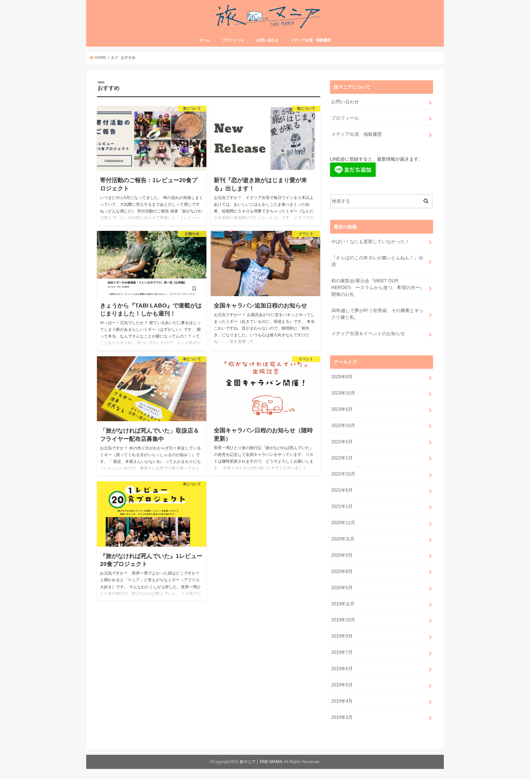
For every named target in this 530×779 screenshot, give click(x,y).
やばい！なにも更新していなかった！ (370, 241)
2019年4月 (342, 701)
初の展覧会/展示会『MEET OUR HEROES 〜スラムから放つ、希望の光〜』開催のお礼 (377, 287)
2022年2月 (342, 458)
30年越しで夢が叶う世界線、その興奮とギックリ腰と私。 (377, 314)
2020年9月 (342, 555)
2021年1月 (342, 506)
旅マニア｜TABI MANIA (261, 761)
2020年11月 (343, 539)
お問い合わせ (267, 40)
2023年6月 (342, 409)
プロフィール (233, 40)
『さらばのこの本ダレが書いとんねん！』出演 (377, 261)
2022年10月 (343, 425)
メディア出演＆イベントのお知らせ (368, 333)
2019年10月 (343, 619)
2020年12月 (343, 522)
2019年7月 (342, 652)
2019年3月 (342, 717)
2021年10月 (343, 474)
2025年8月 (342, 376)
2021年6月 (342, 490)
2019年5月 (342, 684)
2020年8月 (342, 571)
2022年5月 (342, 441)
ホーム (204, 40)
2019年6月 (342, 668)
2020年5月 (342, 587)
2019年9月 (342, 636)
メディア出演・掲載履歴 (310, 40)
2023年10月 (343, 393)
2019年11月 (343, 603)
